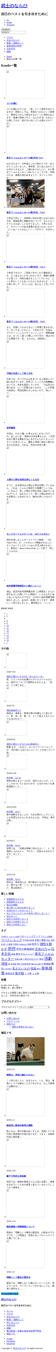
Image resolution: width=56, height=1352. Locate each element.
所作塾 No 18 (14, 778)
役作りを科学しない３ (17, 919)
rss (8, 20)
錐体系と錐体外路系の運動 (20, 1125)
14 (8, 635)
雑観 (9, 51)
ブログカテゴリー (9, 1007)
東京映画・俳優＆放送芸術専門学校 (24, 1331)
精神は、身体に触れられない (21, 1075)
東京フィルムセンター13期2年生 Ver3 (26, 212)
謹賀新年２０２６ (15, 899)
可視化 (16, 944)
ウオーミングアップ (30, 936)
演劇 (48, 958)
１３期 (28, 973)
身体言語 (10, 973)
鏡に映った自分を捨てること (21, 908)
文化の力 (41, 949)
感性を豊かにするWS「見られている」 (26, 676)
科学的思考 (26, 964)
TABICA (4, 936)
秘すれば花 (36, 964)
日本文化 (11, 49)
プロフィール (13, 1021)
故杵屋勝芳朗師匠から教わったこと (24, 586)
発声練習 (11, 428)
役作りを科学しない (16, 925)
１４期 (35, 973)
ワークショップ (11, 940)
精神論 (47, 964)
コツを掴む (12, 103)
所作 (12, 948)
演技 (4, 963)
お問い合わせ (13, 1018)
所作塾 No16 (13, 845)
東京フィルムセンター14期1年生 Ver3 (25, 158)
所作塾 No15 (13, 879)
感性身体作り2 (14, 710)
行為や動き (8, 969)
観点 (39, 969)
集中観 (19, 973)
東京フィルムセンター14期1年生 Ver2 (26, 321)
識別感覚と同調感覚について (21, 1226)
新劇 (49, 949)
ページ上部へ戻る (9, 1294)
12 (8, 631)
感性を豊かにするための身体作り (23, 744)
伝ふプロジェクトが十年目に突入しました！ (28, 913)
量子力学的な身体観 (16, 1176)
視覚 (33, 968)
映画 (13, 954)
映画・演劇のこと (15, 43)
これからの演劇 (14, 937)
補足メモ (11, 1334)
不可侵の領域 (28, 940)
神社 (19, 964)
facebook (10, 25)
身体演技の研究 (14, 46)
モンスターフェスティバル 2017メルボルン (28, 534)
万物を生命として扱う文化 (20, 373)
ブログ (10, 37)
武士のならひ (14, 5)
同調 (29, 944)
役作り (35, 944)
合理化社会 (23, 944)
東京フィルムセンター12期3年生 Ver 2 (26, 267)
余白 (48, 940)
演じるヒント (13, 1322)
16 (8, 640)
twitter (9, 22)
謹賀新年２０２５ (15, 902)
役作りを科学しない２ (17, 922)
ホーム (10, 1311)
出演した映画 (7, 944)
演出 (41, 959)
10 (8, 626)
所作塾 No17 (13, 812)
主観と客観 (40, 940)
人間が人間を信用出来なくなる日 (23, 479)
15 (8, 638)
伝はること (12, 916)
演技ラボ (11, 1024)
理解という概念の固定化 (18, 1277)
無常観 (13, 964)
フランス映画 (46, 936)
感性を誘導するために (23, 1027)
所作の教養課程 (25, 949)
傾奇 (53, 940)
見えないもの (21, 968)
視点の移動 (12, 905)
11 (8, 628)
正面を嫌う (19, 959)
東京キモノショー (25, 954)
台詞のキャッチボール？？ (20, 910)
